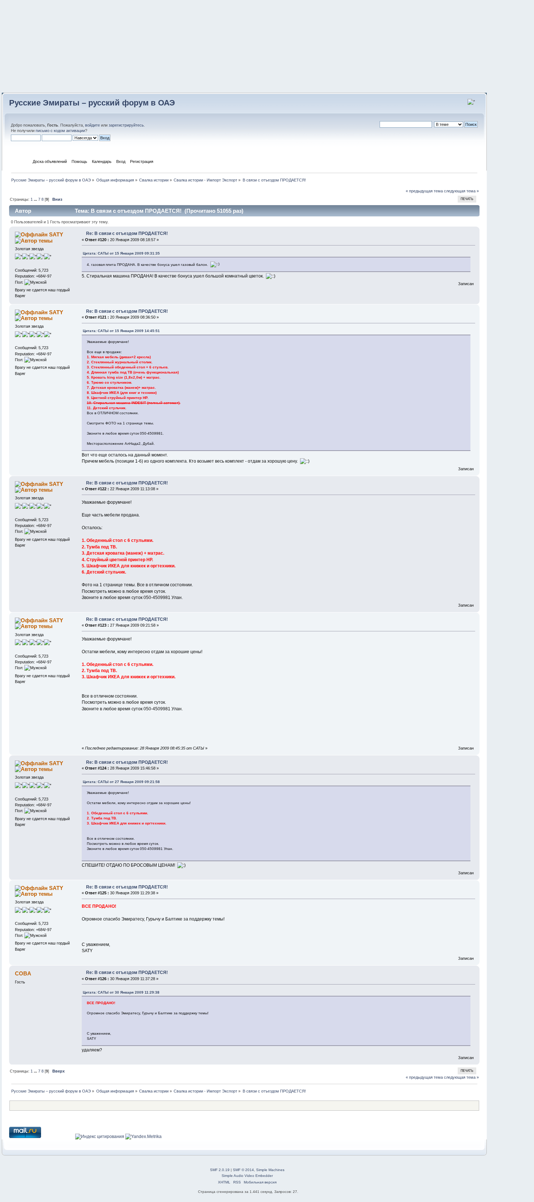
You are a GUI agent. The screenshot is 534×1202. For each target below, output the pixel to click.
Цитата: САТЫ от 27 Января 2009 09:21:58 (121, 782)
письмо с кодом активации (60, 130)
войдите (92, 125)
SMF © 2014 (243, 1170)
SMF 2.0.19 (220, 1170)
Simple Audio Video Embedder (247, 1176)
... (36, 199)
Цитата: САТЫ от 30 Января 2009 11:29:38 (121, 992)
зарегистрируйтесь (126, 125)
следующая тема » (461, 191)
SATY (56, 234)
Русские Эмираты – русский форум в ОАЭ (92, 102)
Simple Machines (270, 1170)
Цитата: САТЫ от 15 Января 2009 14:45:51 (121, 331)
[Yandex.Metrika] (143, 1136)
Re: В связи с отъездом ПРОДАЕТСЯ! (127, 233)
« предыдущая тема (424, 191)
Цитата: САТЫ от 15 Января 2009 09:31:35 (121, 253)
